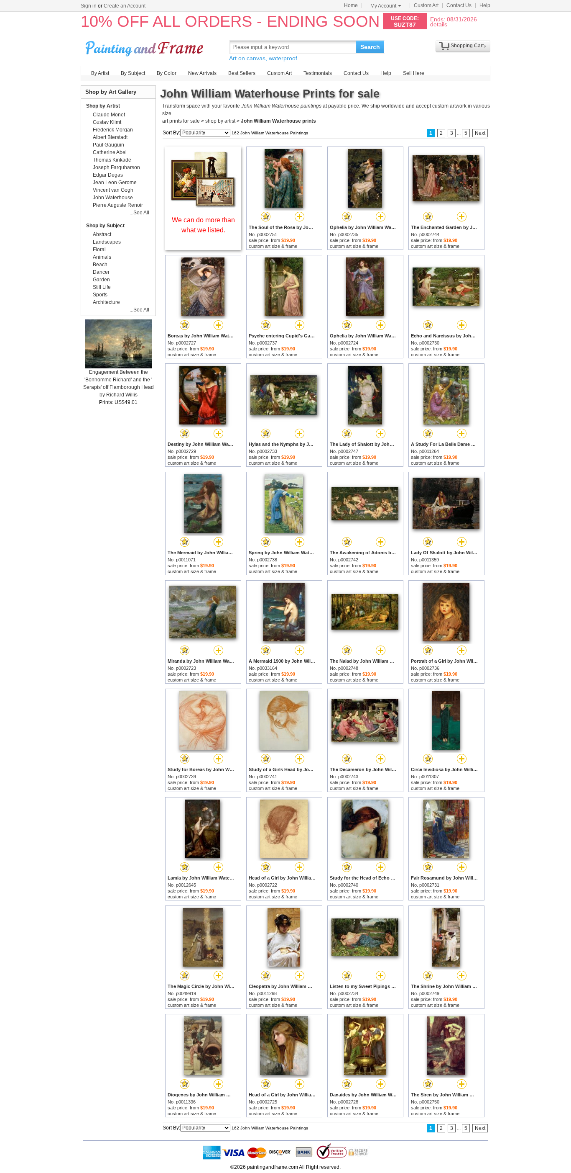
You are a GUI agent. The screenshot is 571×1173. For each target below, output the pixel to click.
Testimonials (317, 73)
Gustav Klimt (107, 122)
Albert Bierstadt (110, 137)
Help (484, 5)
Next (480, 133)
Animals (102, 257)
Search (370, 47)
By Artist (100, 73)
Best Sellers (241, 73)
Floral (99, 249)
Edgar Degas (108, 175)
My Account (383, 6)
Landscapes (107, 242)
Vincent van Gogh (113, 190)
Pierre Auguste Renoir (118, 205)
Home (351, 5)
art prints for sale (181, 121)
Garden (101, 280)
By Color (166, 73)
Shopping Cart (467, 46)
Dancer (101, 272)
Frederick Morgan (113, 130)
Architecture (106, 302)
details (438, 24)
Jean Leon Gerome (115, 182)
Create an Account (124, 6)
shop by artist (220, 121)
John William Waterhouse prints (278, 121)
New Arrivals (202, 73)
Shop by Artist (103, 106)
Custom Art (426, 5)
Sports (100, 295)
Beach (100, 265)
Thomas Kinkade (112, 160)
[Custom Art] (203, 205)
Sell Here (413, 73)
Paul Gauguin (108, 145)
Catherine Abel (110, 152)
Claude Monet (109, 115)
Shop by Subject (105, 226)
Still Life (102, 287)
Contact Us (459, 5)
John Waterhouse (113, 198)
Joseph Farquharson (116, 167)
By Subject (133, 73)
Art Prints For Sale (145, 46)
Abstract (102, 234)
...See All (139, 213)
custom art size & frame (273, 246)
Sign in (89, 6)
